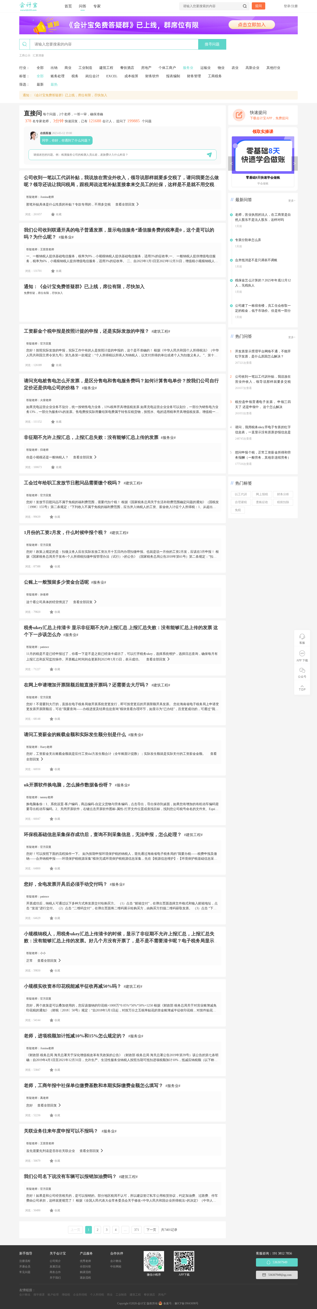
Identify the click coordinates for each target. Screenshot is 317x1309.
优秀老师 (85, 1261)
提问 (258, 6)
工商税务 (215, 76)
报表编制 (173, 76)
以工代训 (241, 494)
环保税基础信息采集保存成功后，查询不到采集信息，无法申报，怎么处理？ (103, 834)
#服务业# (66, 237)
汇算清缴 (38, 55)
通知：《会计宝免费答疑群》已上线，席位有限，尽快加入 (65, 95)
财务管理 (194, 76)
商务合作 (55, 1272)
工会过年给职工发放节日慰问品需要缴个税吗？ (72, 482)
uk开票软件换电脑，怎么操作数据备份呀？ (68, 784)
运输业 (205, 68)
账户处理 (53, 1294)
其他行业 (273, 68)
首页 (68, 6)
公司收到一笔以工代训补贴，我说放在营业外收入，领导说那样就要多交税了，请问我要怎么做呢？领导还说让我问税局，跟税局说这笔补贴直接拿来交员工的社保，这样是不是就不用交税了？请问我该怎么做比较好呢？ (121, 184)
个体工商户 (167, 68)
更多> (291, 200)
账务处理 (58, 76)
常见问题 (24, 1272)
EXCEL (111, 76)
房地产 (146, 68)
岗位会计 (92, 76)
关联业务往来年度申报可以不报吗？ (61, 1130)
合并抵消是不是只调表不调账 (256, 260)
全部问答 (85, 1266)
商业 (68, 68)
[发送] (209, 155)
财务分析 (283, 494)
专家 (97, 6)
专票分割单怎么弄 (248, 240)
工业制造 (85, 68)
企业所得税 (80, 1294)
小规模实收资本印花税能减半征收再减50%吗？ (72, 986)
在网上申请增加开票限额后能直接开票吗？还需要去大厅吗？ (86, 684)
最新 (40, 84)
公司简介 (55, 1261)
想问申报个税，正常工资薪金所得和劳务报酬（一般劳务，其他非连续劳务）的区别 (263, 457)
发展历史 (55, 1266)
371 (136, 1230)
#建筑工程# (161, 331)
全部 (40, 68)
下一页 (151, 1230)
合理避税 (241, 502)
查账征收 (262, 502)
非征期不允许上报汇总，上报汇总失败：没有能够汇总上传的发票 (91, 437)
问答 (82, 6)
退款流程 (85, 1277)
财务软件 (152, 76)
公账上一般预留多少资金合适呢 (56, 582)
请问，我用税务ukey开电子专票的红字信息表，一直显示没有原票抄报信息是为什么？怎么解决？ (263, 432)
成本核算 (131, 76)
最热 (54, 84)
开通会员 (24, 1266)
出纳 (54, 68)
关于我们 (55, 1277)
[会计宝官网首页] (28, 10)
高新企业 (252, 68)
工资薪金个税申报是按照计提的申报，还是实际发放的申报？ (86, 331)
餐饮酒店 (127, 68)
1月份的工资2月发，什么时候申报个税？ (65, 532)
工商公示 (24, 55)
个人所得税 (97, 1294)
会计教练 (115, 1261)
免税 (238, 510)
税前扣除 (283, 502)
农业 (235, 68)
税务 (74, 76)
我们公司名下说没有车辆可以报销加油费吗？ (70, 1176)
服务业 (188, 68)
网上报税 (262, 494)
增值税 (66, 1294)
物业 (221, 68)
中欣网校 (115, 1266)
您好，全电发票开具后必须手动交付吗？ (65, 884)
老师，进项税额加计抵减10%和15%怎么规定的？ (75, 1035)
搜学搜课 (39, 1294)
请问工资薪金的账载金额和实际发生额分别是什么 (75, 734)
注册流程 (24, 1261)
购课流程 (85, 1272)
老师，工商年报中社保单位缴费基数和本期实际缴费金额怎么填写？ (93, 1085)
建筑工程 (106, 68)
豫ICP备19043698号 (186, 1303)
